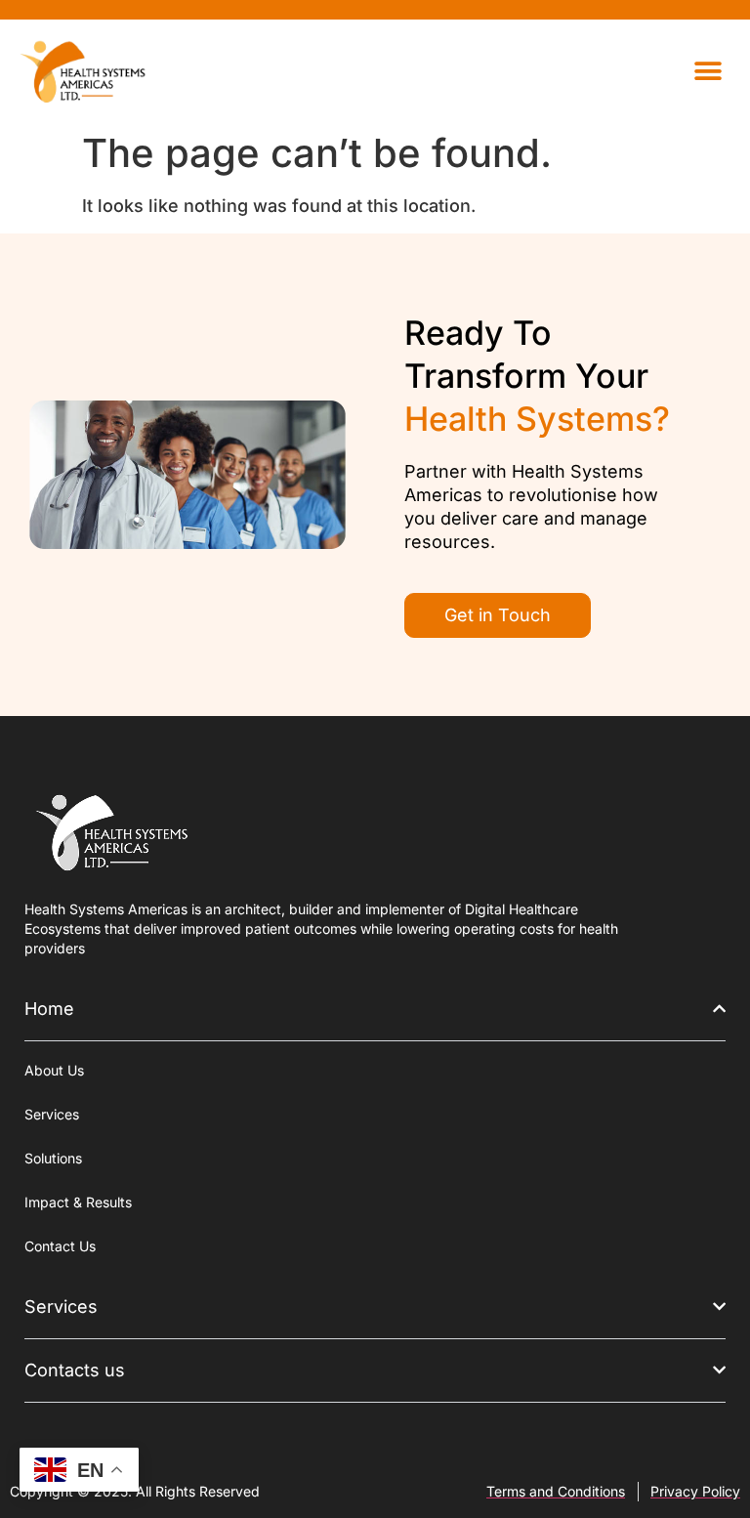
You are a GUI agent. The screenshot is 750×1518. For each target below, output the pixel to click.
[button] (708, 71)
